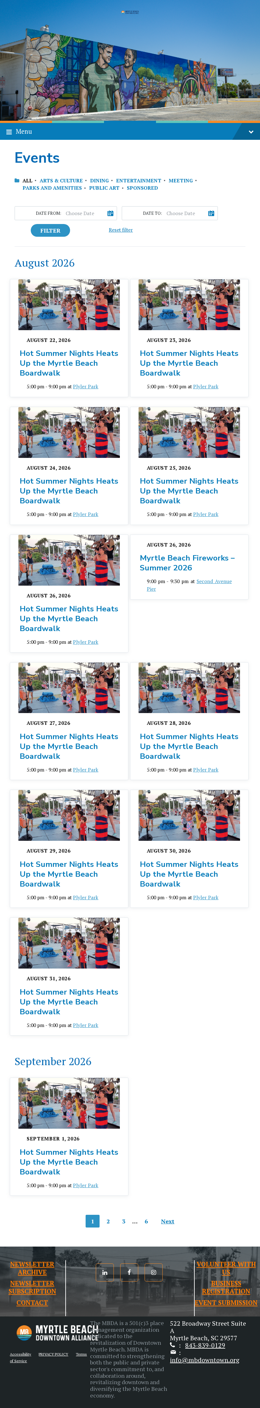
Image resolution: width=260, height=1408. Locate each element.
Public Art (104, 188)
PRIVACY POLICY (53, 1354)
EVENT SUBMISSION (226, 1302)
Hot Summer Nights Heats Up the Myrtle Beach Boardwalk (69, 363)
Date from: (48, 213)
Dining (99, 180)
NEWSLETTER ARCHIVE (32, 1268)
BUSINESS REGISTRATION (226, 1287)
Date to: (152, 213)
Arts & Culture (61, 180)
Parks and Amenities (52, 188)
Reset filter (121, 230)
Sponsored (142, 188)
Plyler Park (85, 386)
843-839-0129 (205, 1345)
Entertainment (138, 180)
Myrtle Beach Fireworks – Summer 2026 (187, 563)
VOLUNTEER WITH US (226, 1268)
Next (167, 1221)
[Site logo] (130, 13)
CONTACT (32, 1302)
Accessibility (20, 1354)
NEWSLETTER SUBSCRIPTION (32, 1287)
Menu (24, 131)
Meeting (181, 180)
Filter (50, 230)
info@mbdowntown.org (204, 1360)
